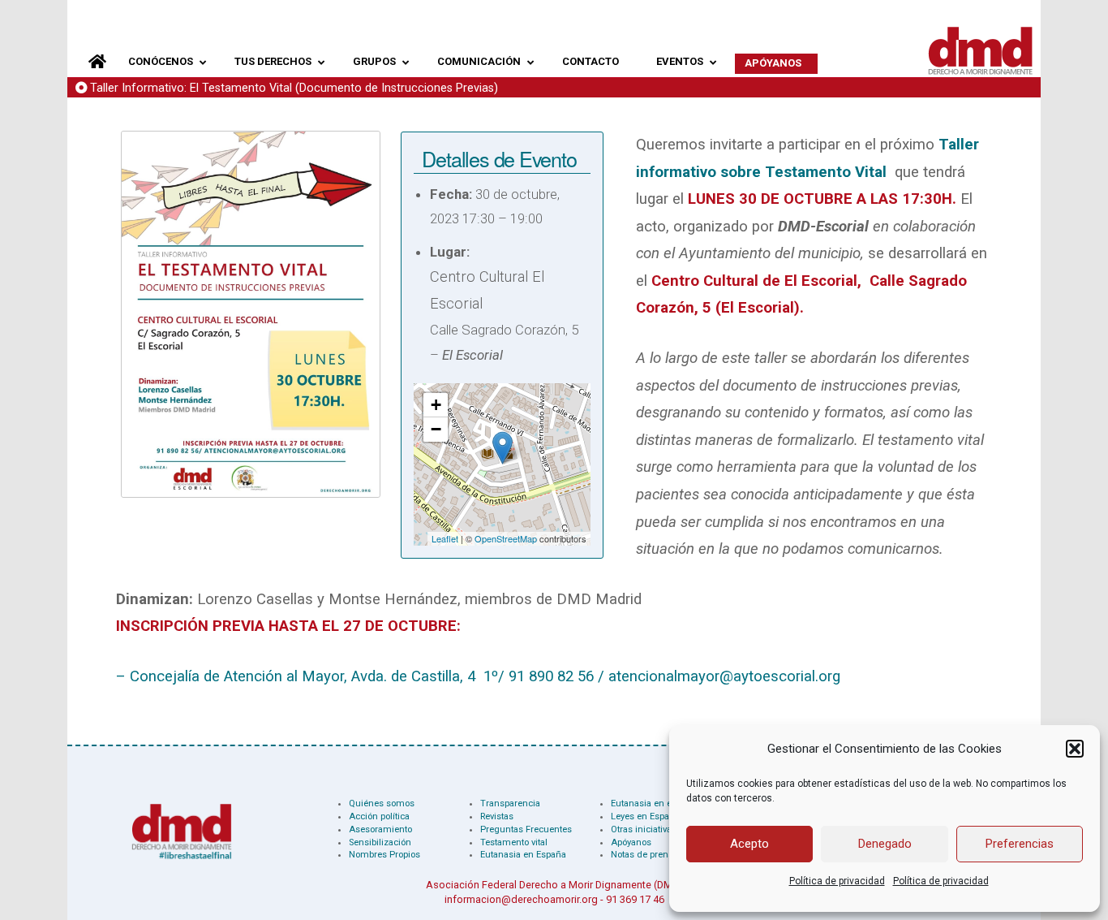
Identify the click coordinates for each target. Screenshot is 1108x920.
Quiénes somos (381, 803)
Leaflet (445, 538)
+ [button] (436, 405)
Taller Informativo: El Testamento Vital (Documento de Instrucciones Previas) (294, 88)
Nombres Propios (384, 854)
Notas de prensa (644, 854)
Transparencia (510, 803)
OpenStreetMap (506, 538)
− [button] (436, 429)
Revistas (496, 816)
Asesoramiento (380, 829)
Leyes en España (645, 816)
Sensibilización (380, 842)
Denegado (885, 843)
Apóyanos (631, 842)
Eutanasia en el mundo (659, 803)
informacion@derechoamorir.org (521, 899)
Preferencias (1020, 843)
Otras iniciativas (643, 829)
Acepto (749, 843)
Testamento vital (514, 842)
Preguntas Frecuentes (526, 829)
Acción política (379, 816)
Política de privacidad (837, 881)
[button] (1075, 749)
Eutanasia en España (523, 854)
